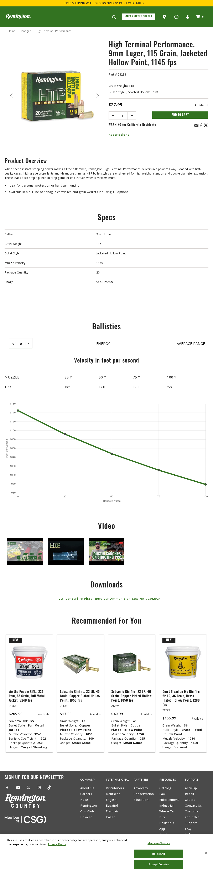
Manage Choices (158, 843)
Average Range (191, 343)
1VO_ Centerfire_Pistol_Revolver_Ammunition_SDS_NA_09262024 (109, 599)
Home (12, 31)
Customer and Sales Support (192, 817)
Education (141, 800)
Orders (190, 800)
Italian (110, 817)
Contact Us (193, 805)
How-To (86, 817)
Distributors (115, 788)
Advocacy (141, 788)
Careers (86, 794)
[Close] (206, 853)
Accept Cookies (159, 864)
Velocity (20, 344)
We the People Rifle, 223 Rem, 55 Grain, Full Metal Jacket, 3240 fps (27, 696)
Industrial (166, 805)
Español (112, 805)
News (84, 800)
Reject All (158, 854)
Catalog (165, 788)
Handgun (25, 31)
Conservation (144, 794)
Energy (103, 343)
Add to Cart (180, 115)
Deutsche (113, 794)
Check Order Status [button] (138, 16)
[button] (165, 17)
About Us (87, 788)
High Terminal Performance (54, 31)
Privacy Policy (57, 844)
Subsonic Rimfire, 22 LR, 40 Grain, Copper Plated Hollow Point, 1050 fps (80, 696)
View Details (134, 3)
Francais (112, 811)
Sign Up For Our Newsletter (34, 777)
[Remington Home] (18, 16)
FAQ (188, 829)
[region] (106, 853)
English (111, 800)
